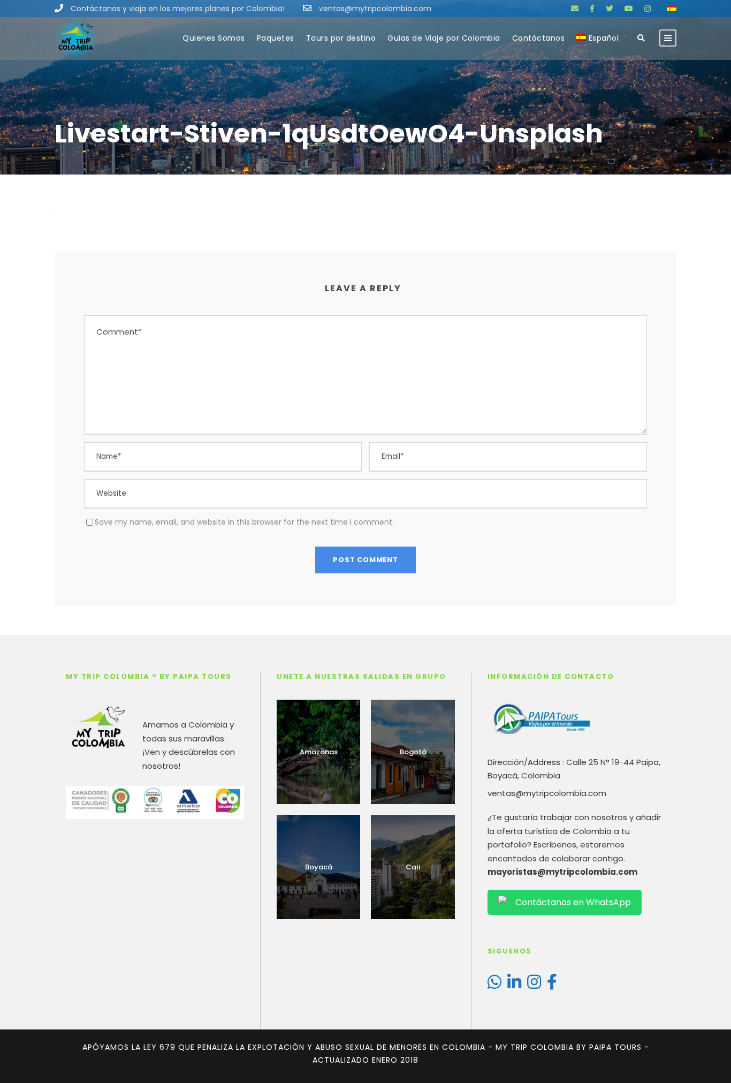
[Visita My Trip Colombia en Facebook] (552, 984)
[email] (574, 8)
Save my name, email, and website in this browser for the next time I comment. (244, 522)
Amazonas (319, 752)
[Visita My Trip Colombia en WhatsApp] (494, 984)
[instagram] (647, 8)
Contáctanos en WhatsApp (573, 902)
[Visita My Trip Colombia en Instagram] (534, 984)
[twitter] (609, 8)
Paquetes (275, 38)
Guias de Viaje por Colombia (443, 38)
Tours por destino (341, 38)
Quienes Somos (213, 38)
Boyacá (318, 867)
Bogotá (413, 752)
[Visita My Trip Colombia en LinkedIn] (514, 984)
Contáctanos (538, 38)
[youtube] (629, 8)
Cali (413, 867)
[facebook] (592, 8)
